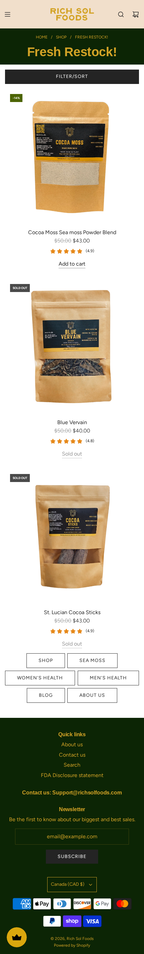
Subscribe (72, 856)
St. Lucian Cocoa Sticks (72, 612)
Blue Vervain (72, 422)
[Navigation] (7, 14)
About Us (92, 695)
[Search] (121, 14)
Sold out (72, 454)
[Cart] (135, 14)
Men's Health (108, 678)
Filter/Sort (72, 76)
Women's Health (40, 678)
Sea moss (92, 660)
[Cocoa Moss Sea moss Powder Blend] (72, 156)
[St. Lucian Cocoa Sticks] (72, 536)
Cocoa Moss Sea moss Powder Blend (72, 232)
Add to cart (72, 264)
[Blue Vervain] (72, 346)
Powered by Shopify (72, 945)
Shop (46, 660)
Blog (46, 695)
